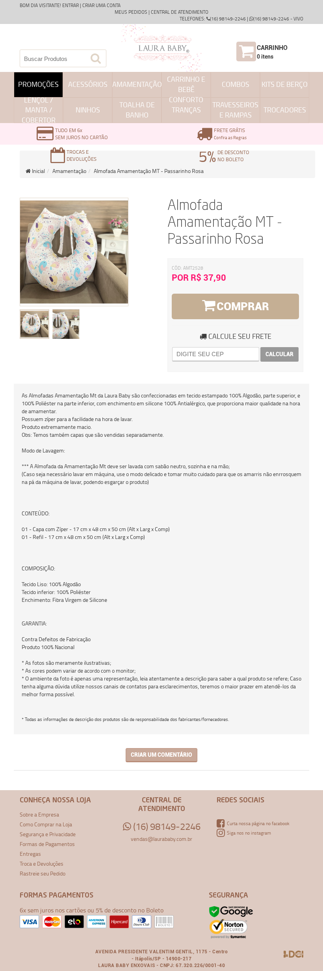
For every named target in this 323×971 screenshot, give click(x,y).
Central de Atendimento (179, 12)
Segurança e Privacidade (48, 834)
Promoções (38, 84)
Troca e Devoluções (41, 863)
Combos (235, 84)
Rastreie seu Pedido (42, 873)
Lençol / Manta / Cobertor (39, 110)
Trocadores (285, 109)
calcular (279, 354)
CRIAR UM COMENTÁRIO (161, 755)
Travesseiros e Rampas (235, 110)
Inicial (38, 171)
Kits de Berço (285, 84)
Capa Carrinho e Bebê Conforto (186, 84)
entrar (70, 5)
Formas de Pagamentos (47, 844)
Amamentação (137, 84)
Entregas (30, 853)
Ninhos (88, 109)
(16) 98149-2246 (165, 826)
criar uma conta (101, 5)
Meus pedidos (131, 12)
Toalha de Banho (137, 110)
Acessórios (88, 84)
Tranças (186, 109)
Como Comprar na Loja (46, 824)
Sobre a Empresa (39, 814)
